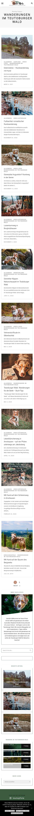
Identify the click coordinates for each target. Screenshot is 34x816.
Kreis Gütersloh (20, 118)
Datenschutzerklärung (17, 813)
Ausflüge (17, 62)
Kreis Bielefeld (10, 555)
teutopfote (18, 798)
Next (16, 585)
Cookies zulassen (10, 811)
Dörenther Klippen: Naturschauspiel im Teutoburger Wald (16, 282)
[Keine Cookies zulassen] (32, 808)
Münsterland (19, 272)
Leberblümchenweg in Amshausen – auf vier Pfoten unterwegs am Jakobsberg (15, 442)
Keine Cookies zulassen (22, 811)
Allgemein (8, 62)
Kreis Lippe (18, 168)
